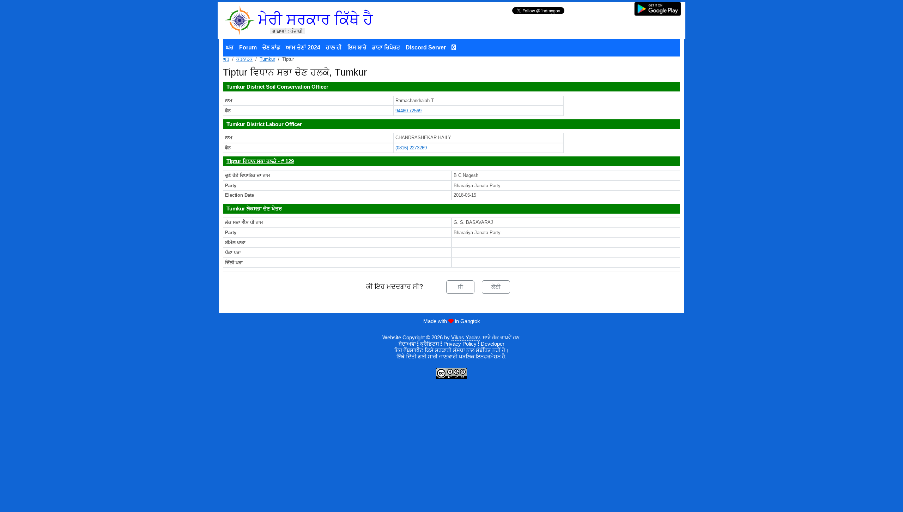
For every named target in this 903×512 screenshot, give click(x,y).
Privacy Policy (460, 344)
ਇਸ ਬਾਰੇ (356, 47)
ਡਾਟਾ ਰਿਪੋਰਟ (386, 47)
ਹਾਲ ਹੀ (334, 47)
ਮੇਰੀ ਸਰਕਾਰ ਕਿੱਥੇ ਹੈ (315, 19)
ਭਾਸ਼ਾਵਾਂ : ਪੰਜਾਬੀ (287, 31)
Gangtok (470, 321)
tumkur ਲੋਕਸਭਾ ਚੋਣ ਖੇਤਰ (254, 209)
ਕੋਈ (496, 287)
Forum (248, 47)
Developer (492, 344)
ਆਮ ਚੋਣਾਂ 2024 (303, 47)
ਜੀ (460, 287)
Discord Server (426, 47)
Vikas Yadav (465, 337)
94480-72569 (408, 110)
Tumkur (267, 59)
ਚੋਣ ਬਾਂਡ (271, 47)
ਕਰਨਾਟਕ (244, 59)
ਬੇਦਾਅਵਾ (407, 344)
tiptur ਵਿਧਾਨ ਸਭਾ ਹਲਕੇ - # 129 (260, 161)
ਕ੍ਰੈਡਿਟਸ (429, 344)
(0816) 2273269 (411, 147)
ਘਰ (230, 47)
